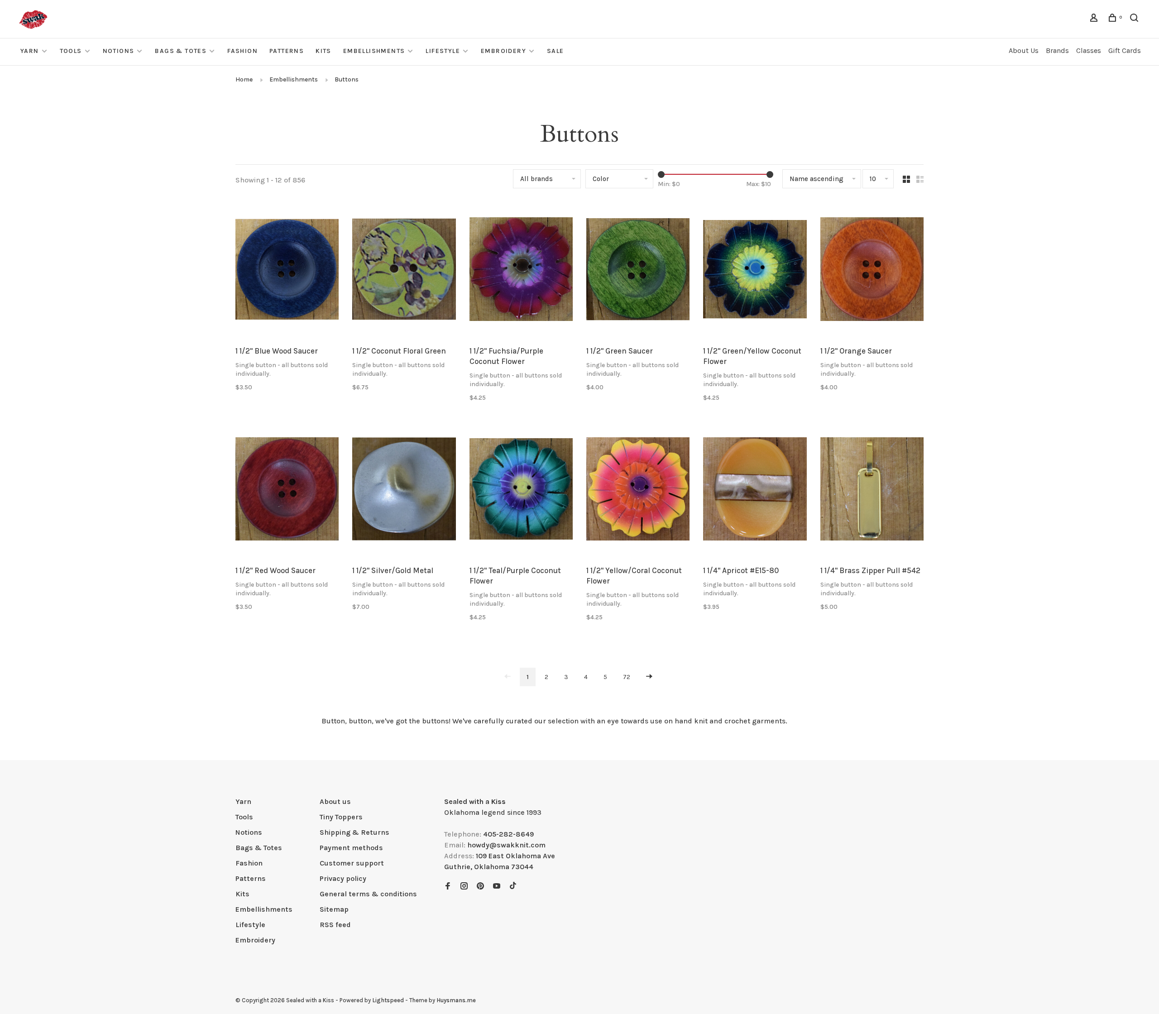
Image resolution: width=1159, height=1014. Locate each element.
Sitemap (334, 909)
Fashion (242, 51)
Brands (1057, 50)
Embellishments (374, 51)
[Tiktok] (513, 886)
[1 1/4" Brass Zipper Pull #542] (872, 490)
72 (626, 677)
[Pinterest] (480, 886)
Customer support (352, 863)
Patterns (286, 51)
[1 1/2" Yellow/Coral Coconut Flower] (638, 490)
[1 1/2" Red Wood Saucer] (287, 490)
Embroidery (503, 51)
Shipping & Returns (354, 832)
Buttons (347, 79)
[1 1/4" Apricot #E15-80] (754, 490)
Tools (71, 51)
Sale (555, 51)
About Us (1024, 50)
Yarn (29, 51)
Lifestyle (443, 51)
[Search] (1135, 19)
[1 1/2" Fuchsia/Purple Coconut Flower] (521, 270)
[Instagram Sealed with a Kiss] (464, 886)
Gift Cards (1124, 50)
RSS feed (335, 924)
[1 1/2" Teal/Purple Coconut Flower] (521, 490)
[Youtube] (496, 886)
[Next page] (649, 677)
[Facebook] (447, 886)
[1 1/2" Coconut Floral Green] (403, 270)
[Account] (1095, 19)
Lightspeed (388, 1000)
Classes (1088, 50)
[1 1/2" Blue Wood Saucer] (287, 270)
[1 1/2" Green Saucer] (638, 270)
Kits (323, 51)
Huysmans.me (456, 1000)
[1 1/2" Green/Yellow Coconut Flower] (754, 270)
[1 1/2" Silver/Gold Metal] (403, 490)
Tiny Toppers (341, 817)
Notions (118, 51)
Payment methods (351, 847)
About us (335, 801)
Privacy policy (343, 878)
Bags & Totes (180, 51)
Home (244, 79)
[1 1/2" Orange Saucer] (872, 270)
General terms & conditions (368, 894)
